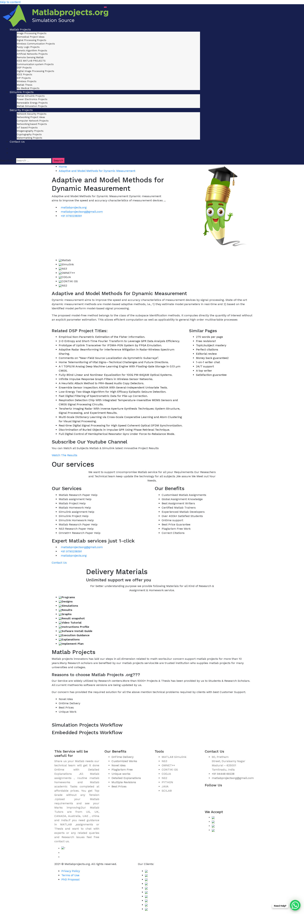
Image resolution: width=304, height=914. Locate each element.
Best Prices (119, 786)
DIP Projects (24, 78)
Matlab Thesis (24, 85)
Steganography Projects (30, 131)
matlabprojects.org (74, 207)
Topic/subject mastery (211, 345)
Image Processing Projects (31, 33)
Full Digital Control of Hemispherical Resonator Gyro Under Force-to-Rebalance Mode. (117, 434)
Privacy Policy (70, 871)
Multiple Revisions (124, 782)
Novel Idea (119, 765)
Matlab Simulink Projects (31, 96)
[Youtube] (210, 803)
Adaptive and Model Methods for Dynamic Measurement (97, 170)
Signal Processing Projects (31, 40)
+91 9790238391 (71, 216)
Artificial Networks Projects (32, 54)
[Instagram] (220, 793)
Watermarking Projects (29, 137)
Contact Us (17, 141)
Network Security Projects (31, 114)
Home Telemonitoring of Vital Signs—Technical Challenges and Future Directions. (114, 362)
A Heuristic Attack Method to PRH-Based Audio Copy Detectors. (101, 383)
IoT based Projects (27, 127)
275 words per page (209, 336)
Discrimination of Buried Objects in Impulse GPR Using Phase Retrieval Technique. (114, 429)
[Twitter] (231, 793)
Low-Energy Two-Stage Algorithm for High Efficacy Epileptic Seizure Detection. (112, 391)
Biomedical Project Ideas (31, 37)
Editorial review (206, 353)
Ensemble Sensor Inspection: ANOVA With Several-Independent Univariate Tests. (113, 387)
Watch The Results (64, 455)
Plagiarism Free (122, 769)
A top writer (204, 370)
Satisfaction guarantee (211, 374)
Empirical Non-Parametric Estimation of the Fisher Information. (102, 336)
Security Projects (21, 110)
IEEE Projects (24, 74)
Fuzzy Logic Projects (28, 47)
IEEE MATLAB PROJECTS (31, 60)
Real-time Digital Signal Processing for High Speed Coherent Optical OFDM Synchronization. (120, 425)
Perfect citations (207, 349)
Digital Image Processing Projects (35, 71)
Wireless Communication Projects (36, 43)
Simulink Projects (22, 92)
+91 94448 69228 (223, 773)
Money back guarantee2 (212, 358)
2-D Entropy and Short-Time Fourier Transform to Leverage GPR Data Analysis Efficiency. (119, 341)
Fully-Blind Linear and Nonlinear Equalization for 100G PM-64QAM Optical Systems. (115, 374)
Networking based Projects (32, 124)
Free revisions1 (206, 341)
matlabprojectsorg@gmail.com (82, 211)
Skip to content (10, 2)
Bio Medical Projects (28, 88)
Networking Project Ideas (31, 117)
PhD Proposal (70, 879)
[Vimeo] (241, 793)
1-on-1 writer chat (208, 362)
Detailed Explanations (126, 778)
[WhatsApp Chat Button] (295, 905)
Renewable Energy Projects (32, 102)
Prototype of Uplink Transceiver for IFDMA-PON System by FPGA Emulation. (110, 345)
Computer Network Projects (33, 120)
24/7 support (205, 366)
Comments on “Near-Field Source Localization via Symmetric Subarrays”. (109, 358)
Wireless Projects (26, 81)
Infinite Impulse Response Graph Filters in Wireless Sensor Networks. (106, 379)
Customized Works (124, 761)
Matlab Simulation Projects (32, 106)
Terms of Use (70, 875)
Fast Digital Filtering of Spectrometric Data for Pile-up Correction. (103, 396)
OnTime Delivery (123, 757)
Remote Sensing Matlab (30, 57)
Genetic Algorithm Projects (32, 50)
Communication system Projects (35, 64)
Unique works (121, 773)
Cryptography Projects (29, 134)
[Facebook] (210, 793)
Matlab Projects (20, 29)
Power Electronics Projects (32, 99)
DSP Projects (24, 67)
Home (63, 166)
